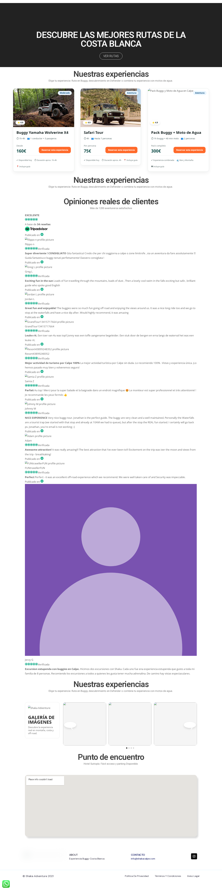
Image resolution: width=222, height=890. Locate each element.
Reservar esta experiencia (55, 149)
